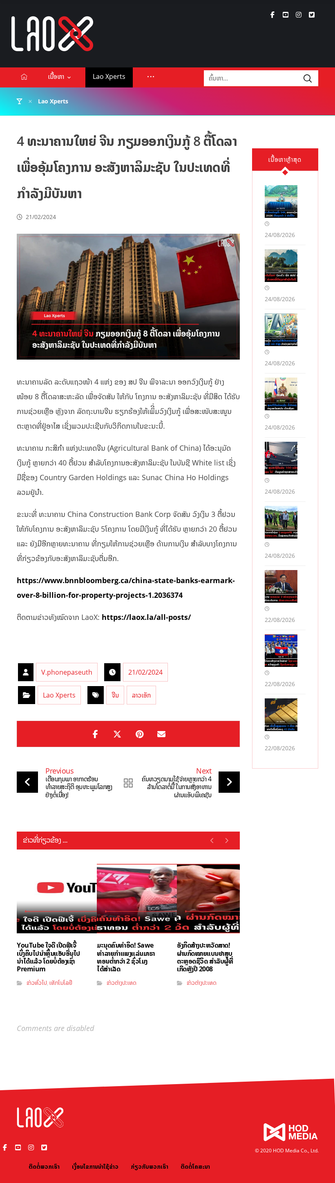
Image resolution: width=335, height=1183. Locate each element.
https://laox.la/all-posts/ (146, 617)
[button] (272, 14)
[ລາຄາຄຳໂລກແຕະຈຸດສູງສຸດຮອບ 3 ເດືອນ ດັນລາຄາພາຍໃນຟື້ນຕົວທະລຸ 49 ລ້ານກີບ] (281, 714)
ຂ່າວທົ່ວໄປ (37, 982)
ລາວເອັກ (141, 695)
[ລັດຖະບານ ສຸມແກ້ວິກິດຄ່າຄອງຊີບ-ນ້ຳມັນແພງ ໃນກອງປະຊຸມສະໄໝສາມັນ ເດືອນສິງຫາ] (281, 394)
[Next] (226, 840)
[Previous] (212, 840)
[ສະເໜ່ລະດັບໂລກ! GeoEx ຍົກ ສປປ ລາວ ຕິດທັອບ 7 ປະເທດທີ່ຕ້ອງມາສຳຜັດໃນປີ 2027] (281, 265)
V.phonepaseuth (66, 672)
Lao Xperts (59, 695)
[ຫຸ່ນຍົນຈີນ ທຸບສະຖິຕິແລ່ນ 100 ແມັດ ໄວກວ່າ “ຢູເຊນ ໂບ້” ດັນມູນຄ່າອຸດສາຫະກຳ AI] (281, 458)
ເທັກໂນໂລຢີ (60, 982)
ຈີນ (115, 695)
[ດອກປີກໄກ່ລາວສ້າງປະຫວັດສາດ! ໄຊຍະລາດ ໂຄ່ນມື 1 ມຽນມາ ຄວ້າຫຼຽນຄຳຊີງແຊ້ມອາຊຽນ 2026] (281, 650)
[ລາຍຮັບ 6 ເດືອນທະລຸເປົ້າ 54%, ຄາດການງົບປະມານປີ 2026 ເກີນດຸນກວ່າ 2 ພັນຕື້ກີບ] (281, 201)
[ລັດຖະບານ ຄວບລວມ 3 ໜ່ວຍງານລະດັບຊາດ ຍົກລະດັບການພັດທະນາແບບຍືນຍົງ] (281, 586)
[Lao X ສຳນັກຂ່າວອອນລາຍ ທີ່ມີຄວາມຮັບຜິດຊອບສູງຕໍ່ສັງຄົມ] (52, 33)
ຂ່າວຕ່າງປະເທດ (121, 982)
